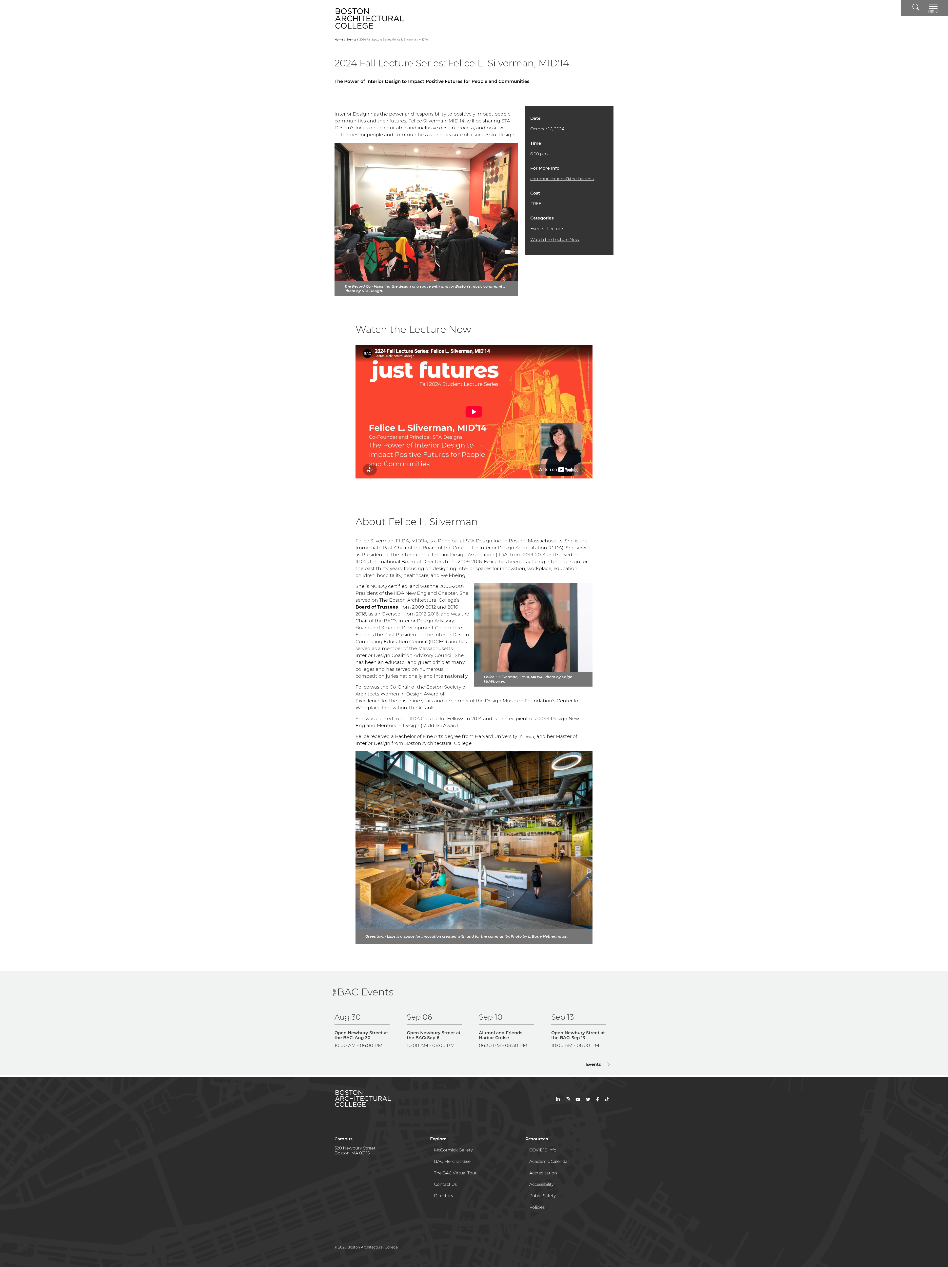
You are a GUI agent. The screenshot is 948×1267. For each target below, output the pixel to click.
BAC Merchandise (452, 1161)
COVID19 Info (542, 1150)
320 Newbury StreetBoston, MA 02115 (355, 1150)
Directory (443, 1195)
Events (352, 39)
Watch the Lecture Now (554, 239)
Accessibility (541, 1184)
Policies (537, 1207)
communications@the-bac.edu (562, 178)
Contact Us (445, 1184)
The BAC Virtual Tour (455, 1172)
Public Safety (542, 1195)
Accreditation (543, 1172)
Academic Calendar (549, 1161)
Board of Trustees (377, 607)
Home (339, 39)
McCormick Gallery (453, 1150)
